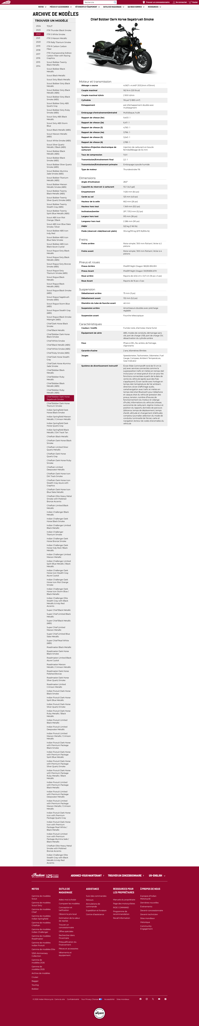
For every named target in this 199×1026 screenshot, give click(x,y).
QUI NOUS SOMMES (135, 7)
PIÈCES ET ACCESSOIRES (59, 7)
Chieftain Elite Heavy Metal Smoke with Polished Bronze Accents (59, 499)
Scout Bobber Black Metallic (56, 70)
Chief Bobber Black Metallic (55, 371)
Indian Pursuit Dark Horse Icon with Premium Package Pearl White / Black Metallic (58, 826)
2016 (38, 58)
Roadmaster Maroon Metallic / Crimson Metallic (59, 665)
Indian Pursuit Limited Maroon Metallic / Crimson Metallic (59, 736)
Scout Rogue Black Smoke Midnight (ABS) (59, 318)
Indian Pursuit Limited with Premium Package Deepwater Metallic (58, 794)
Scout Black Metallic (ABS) (59, 130)
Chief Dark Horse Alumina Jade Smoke (58, 364)
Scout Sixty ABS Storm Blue (57, 124)
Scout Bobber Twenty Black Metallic (57, 63)
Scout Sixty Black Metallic (58, 80)
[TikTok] (165, 999)
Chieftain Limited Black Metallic (57, 506)
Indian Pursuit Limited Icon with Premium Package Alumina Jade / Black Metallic (58, 838)
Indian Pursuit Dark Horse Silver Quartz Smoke (58, 705)
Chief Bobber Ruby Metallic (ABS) (55, 391)
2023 (38, 30)
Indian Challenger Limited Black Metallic (59, 526)
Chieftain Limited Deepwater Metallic (56, 468)
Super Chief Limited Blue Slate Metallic (58, 635)
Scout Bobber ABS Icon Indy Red (57, 232)
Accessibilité (109, 999)
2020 (38, 42)
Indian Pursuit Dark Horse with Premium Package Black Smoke (58, 745)
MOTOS (41, 7)
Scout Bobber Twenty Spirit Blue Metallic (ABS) (58, 212)
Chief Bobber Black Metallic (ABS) (55, 384)
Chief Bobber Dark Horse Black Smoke (58, 335)
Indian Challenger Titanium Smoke (55, 533)
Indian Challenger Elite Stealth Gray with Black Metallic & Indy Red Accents (57, 602)
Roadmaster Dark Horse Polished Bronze (58, 672)
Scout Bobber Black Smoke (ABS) (56, 159)
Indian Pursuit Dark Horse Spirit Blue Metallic (58, 699)
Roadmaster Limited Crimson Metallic (56, 685)
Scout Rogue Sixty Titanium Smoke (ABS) (57, 272)
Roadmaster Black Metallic (59, 647)
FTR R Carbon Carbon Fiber (57, 47)
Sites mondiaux (123, 999)
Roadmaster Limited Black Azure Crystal (59, 659)
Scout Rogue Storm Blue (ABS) (58, 305)
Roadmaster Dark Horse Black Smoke (58, 652)
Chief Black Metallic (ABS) (58, 345)
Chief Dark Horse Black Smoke (57, 325)
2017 (38, 54)
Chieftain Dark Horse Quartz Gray (56, 455)
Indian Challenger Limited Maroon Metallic (59, 555)
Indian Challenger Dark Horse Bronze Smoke (57, 540)
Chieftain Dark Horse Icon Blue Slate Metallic (58, 490)
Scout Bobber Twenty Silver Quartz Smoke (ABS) (59, 199)
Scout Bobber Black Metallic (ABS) (56, 152)
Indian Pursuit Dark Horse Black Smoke (58, 692)
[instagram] (147, 999)
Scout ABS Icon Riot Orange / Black (56, 218)
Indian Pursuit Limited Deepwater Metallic (57, 728)
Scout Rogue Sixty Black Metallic (58, 252)
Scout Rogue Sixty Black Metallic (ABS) (58, 258)
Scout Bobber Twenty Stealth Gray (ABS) (57, 205)
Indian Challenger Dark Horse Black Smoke (57, 520)
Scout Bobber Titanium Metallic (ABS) (57, 179)
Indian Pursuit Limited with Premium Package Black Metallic (58, 785)
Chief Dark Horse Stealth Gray (58, 358)
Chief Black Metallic (56, 330)
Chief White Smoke (56, 341)
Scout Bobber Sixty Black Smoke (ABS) (58, 98)
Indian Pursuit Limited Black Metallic (57, 721)
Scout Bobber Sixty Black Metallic (58, 84)
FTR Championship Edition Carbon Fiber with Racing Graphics (59, 55)
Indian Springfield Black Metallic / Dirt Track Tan (58, 431)
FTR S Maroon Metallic (57, 38)
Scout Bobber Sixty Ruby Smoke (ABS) (58, 111)
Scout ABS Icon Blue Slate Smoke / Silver (59, 225)
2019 (38, 46)
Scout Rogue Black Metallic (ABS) (55, 285)
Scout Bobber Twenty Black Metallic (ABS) (57, 192)
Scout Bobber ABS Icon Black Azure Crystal (57, 245)
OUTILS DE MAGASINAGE (112, 7)
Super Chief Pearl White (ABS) (58, 642)
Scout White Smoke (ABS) (59, 141)
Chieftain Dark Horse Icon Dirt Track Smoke (58, 475)
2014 (38, 66)
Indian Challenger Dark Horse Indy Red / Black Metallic (57, 548)
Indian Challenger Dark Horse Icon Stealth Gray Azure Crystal (57, 573)
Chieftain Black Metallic (57, 436)
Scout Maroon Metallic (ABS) (57, 135)
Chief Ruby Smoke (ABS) (58, 353)
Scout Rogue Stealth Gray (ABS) (59, 311)
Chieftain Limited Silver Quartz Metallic (57, 448)
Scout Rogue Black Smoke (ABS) (59, 291)
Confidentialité (73, 999)
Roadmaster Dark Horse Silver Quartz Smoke (58, 679)
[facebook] (140, 999)
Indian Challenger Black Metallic (58, 513)
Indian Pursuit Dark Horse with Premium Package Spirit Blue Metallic (58, 754)
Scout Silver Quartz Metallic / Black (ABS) (56, 146)
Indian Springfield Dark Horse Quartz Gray (57, 424)
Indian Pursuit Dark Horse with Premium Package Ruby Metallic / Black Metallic (58, 774)
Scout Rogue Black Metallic (55, 278)
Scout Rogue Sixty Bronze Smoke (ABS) (59, 265)
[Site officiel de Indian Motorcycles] (6, 2)
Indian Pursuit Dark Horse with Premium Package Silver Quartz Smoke (58, 764)
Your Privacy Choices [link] (89, 999)
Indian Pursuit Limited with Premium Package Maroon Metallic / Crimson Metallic (59, 805)
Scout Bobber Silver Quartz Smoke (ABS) (59, 165)
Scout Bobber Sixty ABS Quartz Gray (58, 104)
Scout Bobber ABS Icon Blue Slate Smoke (57, 238)
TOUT (49, 26)
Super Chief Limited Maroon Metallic (56, 628)
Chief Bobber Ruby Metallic (55, 378)
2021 (38, 38)
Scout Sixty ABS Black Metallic (57, 118)
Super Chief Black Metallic (59, 610)
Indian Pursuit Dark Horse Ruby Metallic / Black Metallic (58, 713)
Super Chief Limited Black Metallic (59, 615)
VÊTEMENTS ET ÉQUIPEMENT (86, 7)
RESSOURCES (153, 7)
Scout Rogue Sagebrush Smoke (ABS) (58, 298)
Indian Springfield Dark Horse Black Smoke (57, 411)
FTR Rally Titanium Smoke (59, 42)
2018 (38, 50)
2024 (38, 26)
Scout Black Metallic (56, 75)
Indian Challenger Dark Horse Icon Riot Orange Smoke (57, 582)
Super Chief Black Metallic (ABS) (59, 622)
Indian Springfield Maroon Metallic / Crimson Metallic (59, 418)
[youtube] (159, 999)
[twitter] (153, 999)
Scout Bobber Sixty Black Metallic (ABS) (58, 91)
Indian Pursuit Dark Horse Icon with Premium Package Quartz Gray (58, 815)
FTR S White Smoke (56, 34)
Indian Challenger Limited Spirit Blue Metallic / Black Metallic (59, 564)
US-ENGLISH (156, 875)
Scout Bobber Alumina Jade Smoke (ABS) (57, 172)
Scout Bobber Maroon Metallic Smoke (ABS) (57, 185)
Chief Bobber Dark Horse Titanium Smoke (58, 404)
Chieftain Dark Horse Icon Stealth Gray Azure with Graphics (58, 483)
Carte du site (59, 999)
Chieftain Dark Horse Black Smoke (59, 441)
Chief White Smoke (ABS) (58, 349)
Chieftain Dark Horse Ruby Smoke (59, 461)
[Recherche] (114, 2)
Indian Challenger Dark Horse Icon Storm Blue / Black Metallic (58, 591)
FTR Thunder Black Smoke (59, 30)
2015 (38, 62)
